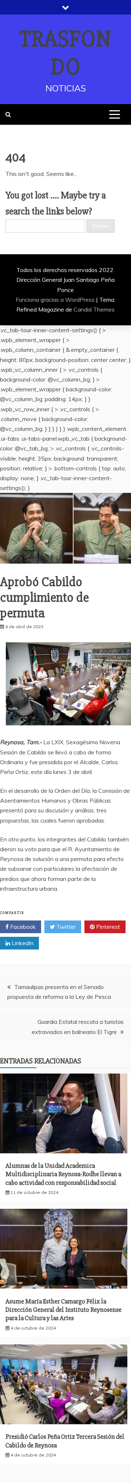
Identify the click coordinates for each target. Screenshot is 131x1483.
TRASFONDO (65, 53)
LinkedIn (21, 943)
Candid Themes (94, 309)
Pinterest (107, 926)
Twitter (65, 926)
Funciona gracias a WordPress (56, 299)
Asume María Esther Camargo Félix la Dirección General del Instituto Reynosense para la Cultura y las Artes (63, 1309)
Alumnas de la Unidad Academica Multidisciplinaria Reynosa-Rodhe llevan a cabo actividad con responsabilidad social (63, 1174)
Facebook (22, 926)
